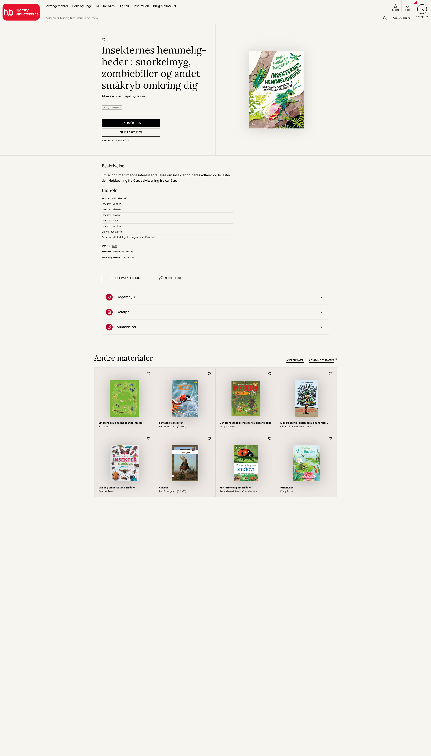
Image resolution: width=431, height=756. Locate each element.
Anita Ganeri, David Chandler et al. (239, 491)
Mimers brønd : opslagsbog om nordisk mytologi (303, 423)
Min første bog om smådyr (235, 487)
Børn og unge (82, 6)
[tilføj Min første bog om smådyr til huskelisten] (270, 438)
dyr (122, 251)
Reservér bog (131, 123)
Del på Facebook (127, 278)
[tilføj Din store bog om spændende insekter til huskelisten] (149, 374)
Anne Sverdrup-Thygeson (125, 96)
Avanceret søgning (401, 18)
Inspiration (141, 6)
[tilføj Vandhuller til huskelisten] (330, 438)
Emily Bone (286, 491)
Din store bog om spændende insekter (120, 423)
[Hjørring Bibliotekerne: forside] (21, 12)
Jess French (104, 426)
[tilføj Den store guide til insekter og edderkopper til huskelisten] (270, 374)
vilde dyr (130, 251)
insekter (116, 251)
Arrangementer (57, 6)
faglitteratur (128, 257)
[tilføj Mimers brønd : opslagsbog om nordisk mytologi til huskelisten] (330, 374)
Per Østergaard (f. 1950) (172, 426)
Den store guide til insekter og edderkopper (245, 423)
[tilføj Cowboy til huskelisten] (209, 438)
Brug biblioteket (164, 6)
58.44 (114, 245)
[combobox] (216, 18)
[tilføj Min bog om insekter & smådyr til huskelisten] (149, 438)
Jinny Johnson (227, 426)
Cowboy (164, 487)
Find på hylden (131, 133)
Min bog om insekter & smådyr (116, 487)
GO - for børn (105, 6)
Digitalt (124, 6)
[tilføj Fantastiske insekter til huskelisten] (209, 374)
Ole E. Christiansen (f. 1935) (295, 426)
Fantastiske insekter (171, 423)
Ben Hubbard (106, 491)
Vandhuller (286, 487)
